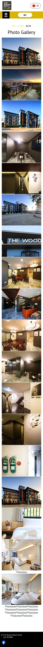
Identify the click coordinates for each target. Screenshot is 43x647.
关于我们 (20, 26)
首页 (14, 26)
